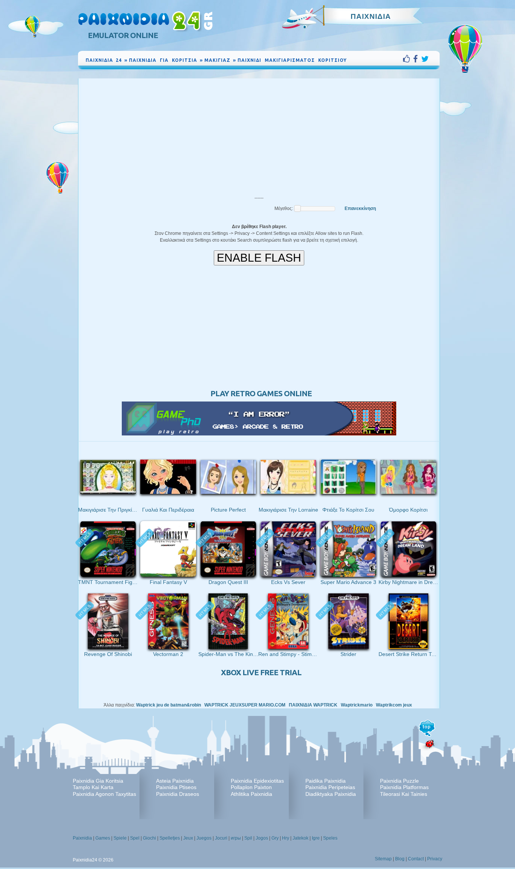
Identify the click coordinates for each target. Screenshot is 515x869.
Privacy (434, 858)
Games (102, 838)
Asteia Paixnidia (175, 781)
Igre (316, 838)
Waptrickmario (356, 705)
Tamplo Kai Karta (93, 787)
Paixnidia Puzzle (399, 781)
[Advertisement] (259, 135)
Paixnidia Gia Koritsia (98, 781)
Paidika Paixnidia (325, 781)
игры (236, 838)
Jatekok (300, 838)
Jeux (188, 838)
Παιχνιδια (371, 16)
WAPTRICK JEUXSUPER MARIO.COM (244, 705)
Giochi (149, 838)
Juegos (204, 838)
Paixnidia (82, 838)
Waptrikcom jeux (394, 705)
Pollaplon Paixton (251, 787)
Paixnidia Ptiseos (176, 787)
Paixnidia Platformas (404, 787)
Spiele (120, 838)
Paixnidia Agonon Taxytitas (104, 794)
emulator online (123, 35)
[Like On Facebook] (408, 58)
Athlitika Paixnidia (251, 794)
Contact (416, 858)
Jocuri (221, 838)
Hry (285, 838)
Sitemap (383, 858)
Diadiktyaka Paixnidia (330, 794)
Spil (248, 838)
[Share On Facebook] (417, 58)
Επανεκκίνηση (360, 208)
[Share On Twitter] (425, 58)
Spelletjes (169, 838)
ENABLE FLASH (259, 257)
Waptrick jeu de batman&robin (168, 705)
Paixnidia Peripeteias (330, 787)
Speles (330, 838)
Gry (275, 838)
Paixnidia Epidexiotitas (257, 781)
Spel (134, 838)
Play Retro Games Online (261, 393)
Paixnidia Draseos (177, 794)
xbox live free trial (261, 672)
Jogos (262, 838)
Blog (400, 858)
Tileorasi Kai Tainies (403, 794)
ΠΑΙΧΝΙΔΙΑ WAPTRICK (313, 705)
